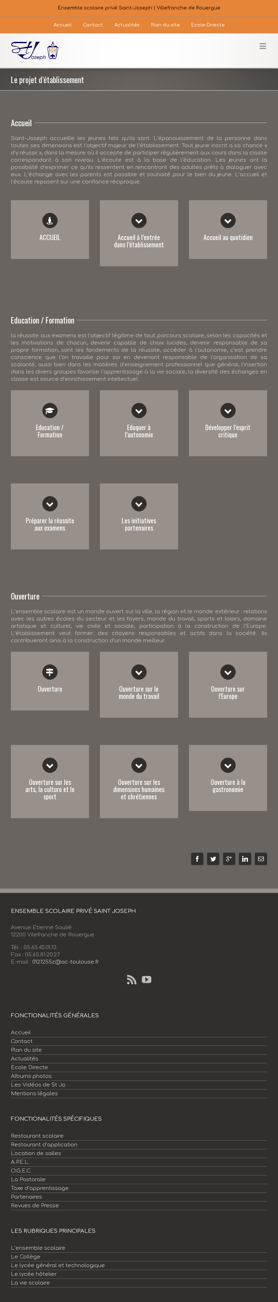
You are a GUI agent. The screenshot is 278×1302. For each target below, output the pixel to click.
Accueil (21, 1033)
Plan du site (26, 1050)
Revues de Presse (35, 1206)
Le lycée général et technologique (58, 1265)
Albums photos (31, 1076)
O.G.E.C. (21, 1171)
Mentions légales (34, 1094)
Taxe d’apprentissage (40, 1188)
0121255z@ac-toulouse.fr (65, 962)
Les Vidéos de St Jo (38, 1085)
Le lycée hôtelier (34, 1274)
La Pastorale (28, 1180)
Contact (22, 1041)
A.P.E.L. (20, 1162)
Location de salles (36, 1153)
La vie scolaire (30, 1283)
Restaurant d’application (44, 1145)
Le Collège (26, 1257)
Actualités (24, 1059)
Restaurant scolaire (37, 1136)
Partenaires (26, 1197)
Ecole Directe (29, 1067)
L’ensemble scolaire (38, 1248)
